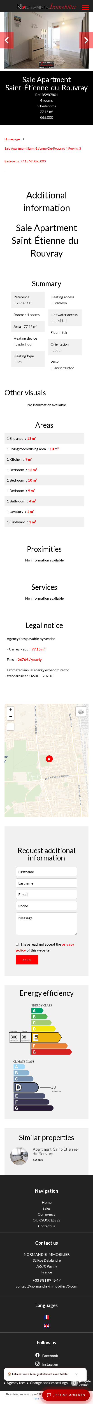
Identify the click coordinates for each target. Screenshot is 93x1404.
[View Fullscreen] (10, 726)
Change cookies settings (49, 1382)
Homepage (12, 139)
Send (27, 960)
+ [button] (10, 710)
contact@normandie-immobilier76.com (46, 1286)
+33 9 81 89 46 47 (46, 1280)
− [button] (10, 716)
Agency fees (16, 1382)
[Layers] (81, 712)
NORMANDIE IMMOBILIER (47, 1254)
